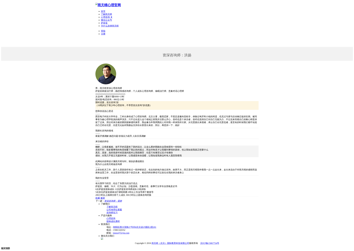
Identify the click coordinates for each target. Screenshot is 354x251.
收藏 (97, 198)
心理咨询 (110, 218)
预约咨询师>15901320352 (107, 158)
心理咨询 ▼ (107, 17)
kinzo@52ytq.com (121, 233)
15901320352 (117, 108)
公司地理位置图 (114, 209)
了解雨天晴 (106, 14)
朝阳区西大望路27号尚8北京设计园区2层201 (134, 227)
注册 (103, 34)
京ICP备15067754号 (209, 243)
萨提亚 (104, 23)
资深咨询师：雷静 (113, 201)
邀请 (102, 198)
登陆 (103, 31)
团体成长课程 (113, 221)
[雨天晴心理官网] (108, 5)
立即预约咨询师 (103, 108)
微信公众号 (106, 20)
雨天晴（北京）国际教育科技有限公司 (170, 243)
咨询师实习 (112, 212)
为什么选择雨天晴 (110, 26)
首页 (103, 11)
